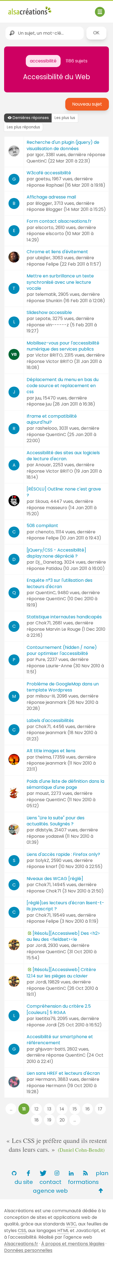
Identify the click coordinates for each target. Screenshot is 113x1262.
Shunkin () (75, 300)
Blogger (43, 203)
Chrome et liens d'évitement (57, 252)
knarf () (74, 866)
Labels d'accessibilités (50, 720)
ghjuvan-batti (50, 1049)
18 (37, 1120)
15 (75, 1109)
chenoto (44, 532)
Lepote (42, 318)
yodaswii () (60, 839)
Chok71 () (75, 891)
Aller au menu (23, 9)
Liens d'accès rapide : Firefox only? (63, 854)
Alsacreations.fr (21, 1244)
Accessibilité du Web (56, 76)
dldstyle (43, 830)
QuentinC (45, 592)
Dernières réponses (31, 117)
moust (42, 793)
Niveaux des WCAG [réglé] (55, 878)
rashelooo (46, 428)
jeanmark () (62, 705)
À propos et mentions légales (72, 1244)
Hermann (45, 1079)
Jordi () (74, 1025)
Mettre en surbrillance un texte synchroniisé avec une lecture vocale (60, 282)
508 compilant (42, 525)
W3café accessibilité (49, 173)
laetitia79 (45, 1018)
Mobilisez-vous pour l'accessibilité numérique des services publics (63, 346)
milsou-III (45, 696)
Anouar (43, 465)
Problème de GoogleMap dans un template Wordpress (63, 687)
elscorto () (60, 236)
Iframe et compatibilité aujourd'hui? (52, 419)
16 (88, 1109)
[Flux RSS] (85, 1173)
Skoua (41, 501)
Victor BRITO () (64, 364)
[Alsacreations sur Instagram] (57, 1173)
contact (50, 1182)
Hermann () (62, 1088)
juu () (70, 404)
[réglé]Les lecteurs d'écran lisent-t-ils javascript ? (65, 906)
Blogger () (76, 209)
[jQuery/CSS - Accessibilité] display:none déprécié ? (56, 553)
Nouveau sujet (87, 104)
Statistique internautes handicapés (64, 617)
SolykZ (42, 860)
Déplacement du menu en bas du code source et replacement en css (62, 385)
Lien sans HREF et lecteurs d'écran (63, 1073)
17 (100, 1109)
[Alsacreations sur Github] (14, 1173)
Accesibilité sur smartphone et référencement (60, 1040)
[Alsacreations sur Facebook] (28, 1173)
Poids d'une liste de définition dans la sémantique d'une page (65, 784)
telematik (45, 294)
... (11, 1109)
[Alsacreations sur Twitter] (42, 1173)
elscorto (44, 227)
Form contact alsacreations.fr (59, 221)
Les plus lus (65, 117)
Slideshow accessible (49, 312)
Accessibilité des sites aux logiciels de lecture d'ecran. (63, 456)
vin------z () (62, 328)
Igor (39, 154)
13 (49, 1109)
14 (62, 1109)
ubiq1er (42, 258)
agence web (50, 1191)
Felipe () (73, 264)
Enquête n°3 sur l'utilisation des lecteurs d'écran (59, 583)
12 (36, 1109)
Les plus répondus (23, 127)
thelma (43, 757)
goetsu (42, 179)
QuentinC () (58, 161)
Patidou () (75, 568)
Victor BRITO (49, 355)
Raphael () (75, 185)
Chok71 (43, 623)
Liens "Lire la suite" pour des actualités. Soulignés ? (55, 821)
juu (38, 398)
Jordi (40, 945)
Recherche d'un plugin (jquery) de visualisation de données (63, 145)
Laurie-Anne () (65, 669)
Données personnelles (28, 1250)
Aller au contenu (62, 9)
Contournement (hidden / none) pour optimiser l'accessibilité (62, 650)
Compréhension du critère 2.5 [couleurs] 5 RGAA (59, 1009)
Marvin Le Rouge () (66, 632)
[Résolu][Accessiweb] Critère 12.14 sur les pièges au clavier (61, 972)
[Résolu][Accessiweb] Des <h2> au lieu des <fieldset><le (63, 936)
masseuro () (62, 511)
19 (49, 1120)
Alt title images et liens (51, 751)
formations (83, 1182)
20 (62, 1120)
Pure (40, 659)
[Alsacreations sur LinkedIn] (71, 1173)
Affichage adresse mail (51, 197)
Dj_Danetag (48, 562)
